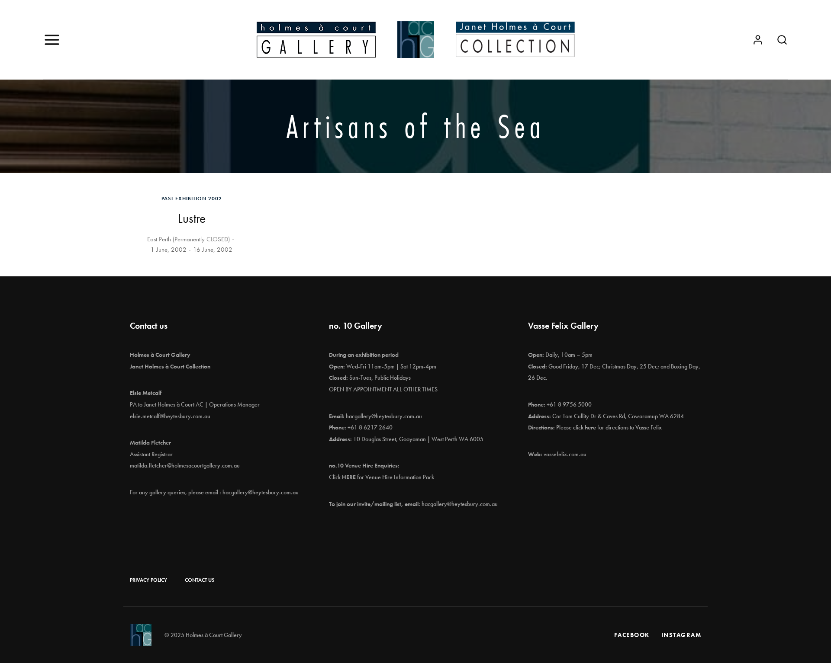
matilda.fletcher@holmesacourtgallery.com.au (185, 465)
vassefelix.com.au (565, 454)
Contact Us (199, 580)
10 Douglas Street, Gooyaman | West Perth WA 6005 (418, 439)
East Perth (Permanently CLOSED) (188, 239)
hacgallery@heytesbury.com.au (260, 492)
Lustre (192, 218)
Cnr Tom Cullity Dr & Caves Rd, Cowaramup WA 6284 (618, 416)
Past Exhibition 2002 (191, 198)
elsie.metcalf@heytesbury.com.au (170, 416)
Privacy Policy (148, 580)
